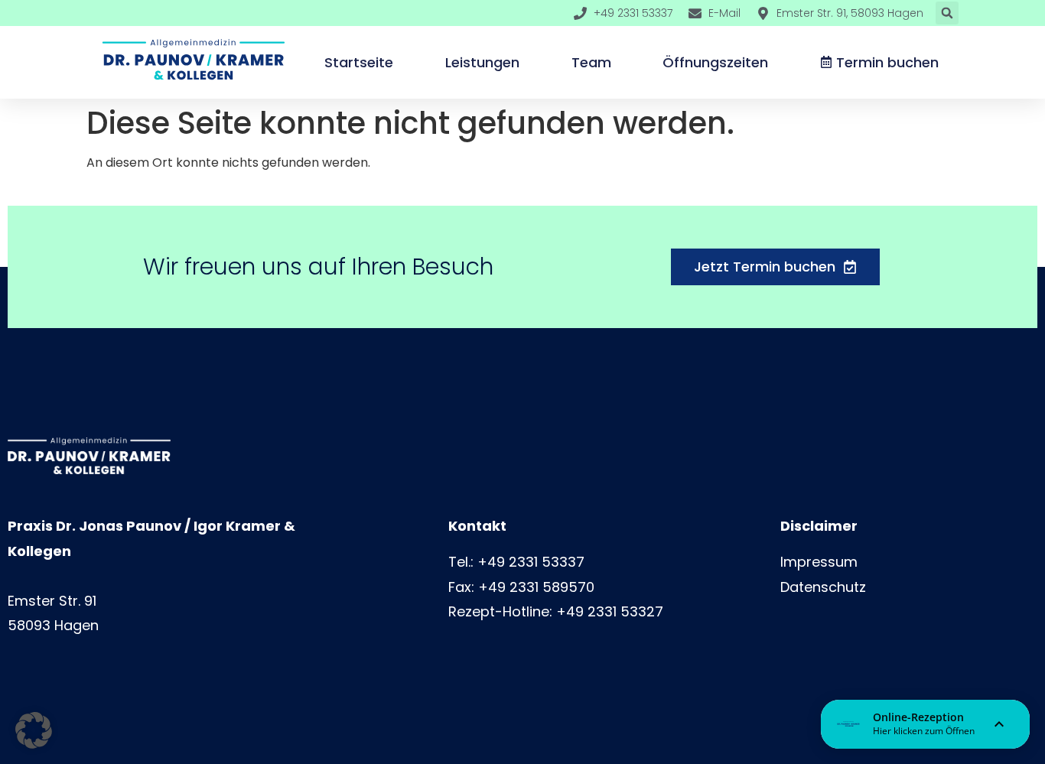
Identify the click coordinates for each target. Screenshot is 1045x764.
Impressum (819, 561)
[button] (947, 13)
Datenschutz (823, 587)
